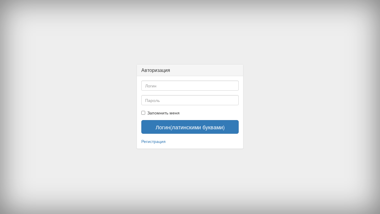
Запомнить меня (163, 113)
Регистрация (153, 141)
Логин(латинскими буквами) (190, 127)
